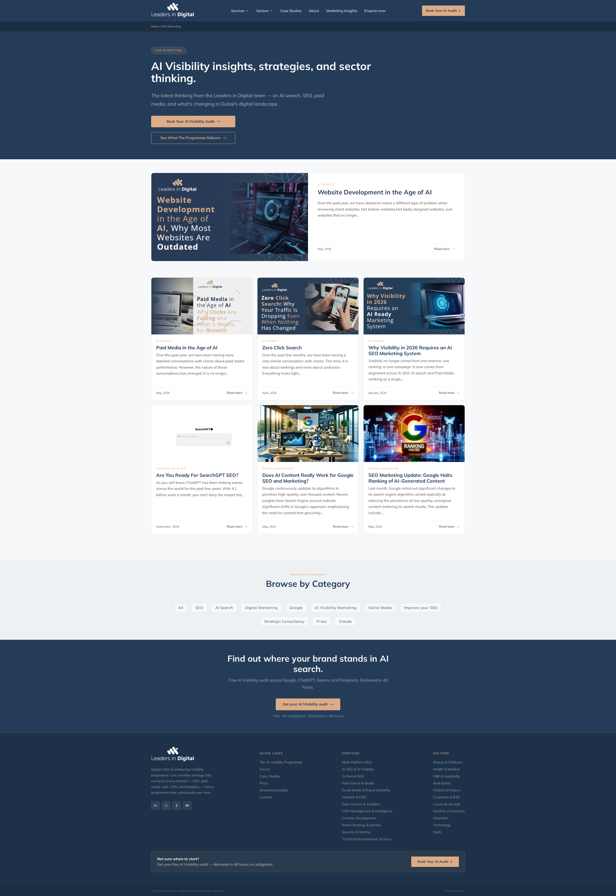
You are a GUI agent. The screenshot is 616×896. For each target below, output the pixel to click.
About (314, 10)
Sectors (262, 10)
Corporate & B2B (446, 797)
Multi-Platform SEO (357, 762)
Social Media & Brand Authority (366, 790)
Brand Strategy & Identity (361, 825)
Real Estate (442, 783)
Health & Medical (446, 769)
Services (237, 10)
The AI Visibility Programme (281, 762)
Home (155, 26)
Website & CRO (354, 797)
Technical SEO (353, 776)
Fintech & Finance (447, 790)
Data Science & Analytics (361, 804)
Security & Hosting (356, 832)
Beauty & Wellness (447, 762)
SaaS (437, 832)
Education (440, 818)
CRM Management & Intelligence (367, 811)
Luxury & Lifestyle (447, 804)
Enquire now (374, 10)
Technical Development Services (366, 839)
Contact (266, 797)
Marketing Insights (341, 10)
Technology (441, 825)
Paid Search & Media (358, 783)
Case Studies (291, 10)
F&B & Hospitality (446, 776)
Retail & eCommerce (449, 811)
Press (264, 783)
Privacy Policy (455, 891)
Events (265, 769)
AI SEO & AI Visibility (358, 769)
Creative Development (359, 818)
